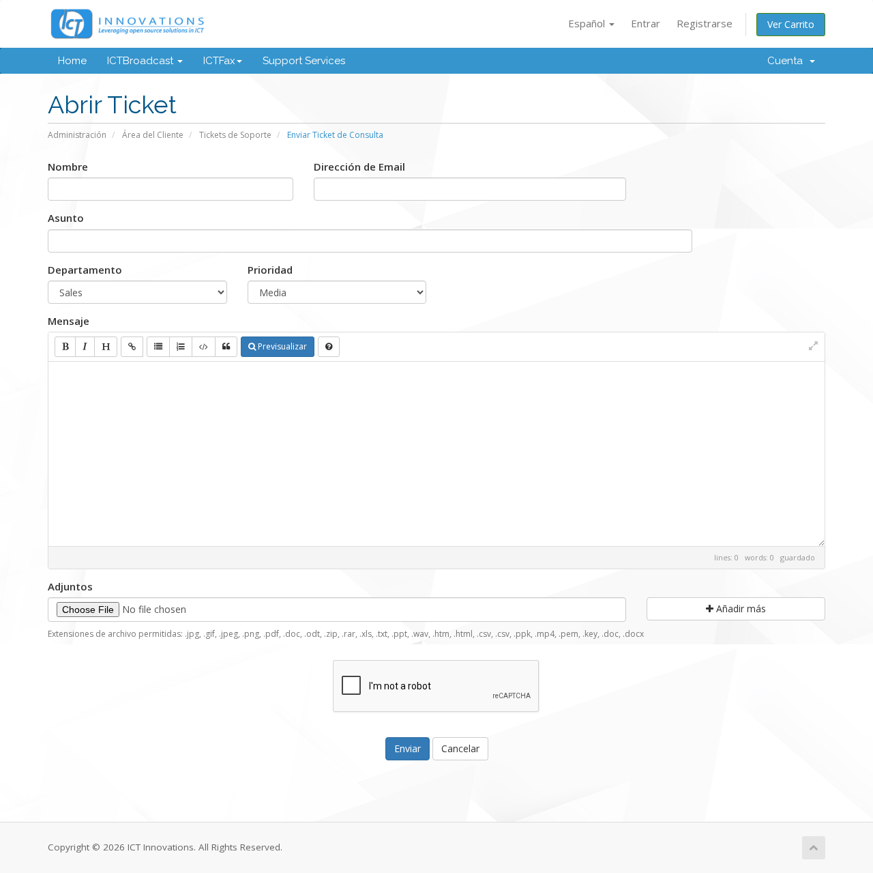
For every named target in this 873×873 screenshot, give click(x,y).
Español (588, 23)
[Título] (105, 347)
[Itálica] (85, 347)
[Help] (329, 347)
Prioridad (270, 269)
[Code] (204, 347)
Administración (77, 135)
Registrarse (705, 23)
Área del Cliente (152, 135)
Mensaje (68, 321)
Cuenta (787, 61)
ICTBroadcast (141, 61)
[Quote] (226, 347)
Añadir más (739, 608)
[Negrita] (65, 347)
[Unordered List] (158, 347)
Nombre (68, 166)
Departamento (85, 269)
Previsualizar (281, 346)
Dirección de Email (359, 166)
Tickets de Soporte (235, 135)
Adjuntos (70, 586)
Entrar (645, 23)
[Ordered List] (180, 347)
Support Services (304, 61)
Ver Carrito (790, 24)
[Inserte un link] (132, 347)
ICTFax (219, 61)
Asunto (66, 218)
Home (72, 61)
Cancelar (460, 748)
